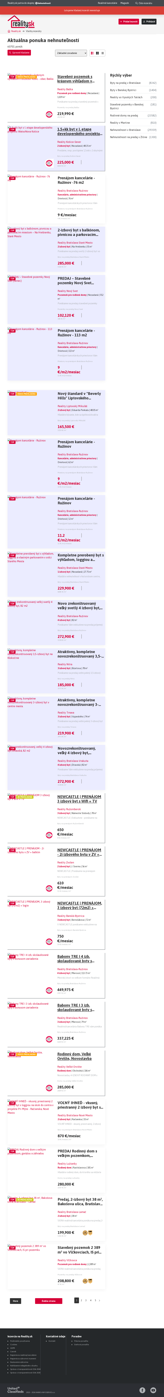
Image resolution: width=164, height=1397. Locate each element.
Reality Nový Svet (68, 291)
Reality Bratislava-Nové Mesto (75, 1115)
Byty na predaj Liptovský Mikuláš (71, 420)
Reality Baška (65, 89)
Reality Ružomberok (69, 809)
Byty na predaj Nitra (66, 679)
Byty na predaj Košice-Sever (69, 156)
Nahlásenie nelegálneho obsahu (24, 1366)
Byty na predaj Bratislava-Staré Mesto (73, 257)
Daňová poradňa (81, 1344)
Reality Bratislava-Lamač (72, 1211)
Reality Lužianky (67, 1163)
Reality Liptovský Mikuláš (72, 406)
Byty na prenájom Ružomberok (70, 823)
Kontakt (52, 1341)
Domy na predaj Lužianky (69, 1178)
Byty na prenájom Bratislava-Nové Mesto (75, 1130)
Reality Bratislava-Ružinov (73, 190)
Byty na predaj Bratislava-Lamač (71, 1226)
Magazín (124, 3)
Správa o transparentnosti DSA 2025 (25, 1373)
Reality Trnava (66, 712)
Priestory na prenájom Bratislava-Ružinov (75, 209)
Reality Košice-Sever (69, 141)
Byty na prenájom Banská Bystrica (71, 930)
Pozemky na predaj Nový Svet (70, 309)
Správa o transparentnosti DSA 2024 (25, 1369)
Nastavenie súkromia (19, 1362)
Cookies (13, 1344)
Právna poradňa (81, 1341)
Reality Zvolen (65, 862)
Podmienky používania (20, 1341)
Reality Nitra (65, 664)
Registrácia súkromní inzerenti (23, 1358)
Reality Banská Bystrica (70, 915)
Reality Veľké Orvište (69, 1066)
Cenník (13, 1351)
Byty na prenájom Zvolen (68, 877)
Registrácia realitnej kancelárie (23, 1355)
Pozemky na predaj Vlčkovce (70, 1275)
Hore (15, 1301)
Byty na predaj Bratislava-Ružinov (72, 630)
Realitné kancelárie (107, 3)
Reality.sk (16, 31)
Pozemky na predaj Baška (68, 107)
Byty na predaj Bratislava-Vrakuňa (72, 775)
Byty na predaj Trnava (67, 727)
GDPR (12, 1348)
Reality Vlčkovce (67, 1260)
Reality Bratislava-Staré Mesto (75, 242)
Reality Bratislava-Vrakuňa (73, 760)
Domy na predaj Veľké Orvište (70, 1081)
